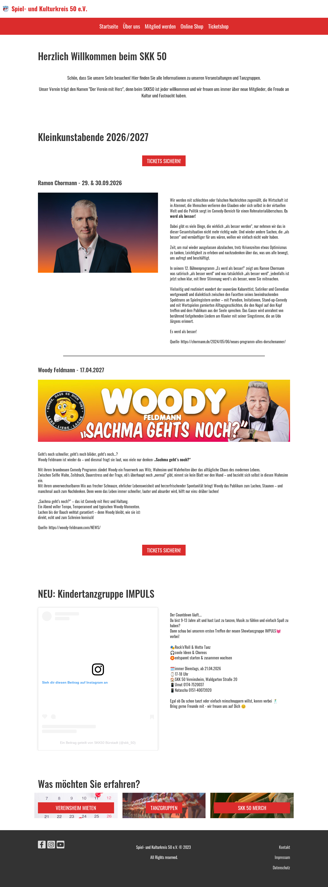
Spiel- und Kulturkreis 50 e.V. (49, 8)
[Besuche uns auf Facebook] (42, 845)
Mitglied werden (160, 26)
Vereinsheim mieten (76, 807)
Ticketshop (218, 26)
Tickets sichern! (164, 161)
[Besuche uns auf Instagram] (51, 845)
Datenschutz (281, 867)
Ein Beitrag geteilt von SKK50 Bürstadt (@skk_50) (98, 743)
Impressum (282, 857)
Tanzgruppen (164, 807)
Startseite (108, 26)
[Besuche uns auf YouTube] (60, 845)
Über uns (131, 26)
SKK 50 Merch (252, 807)
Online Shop (192, 26)
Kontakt (284, 847)
